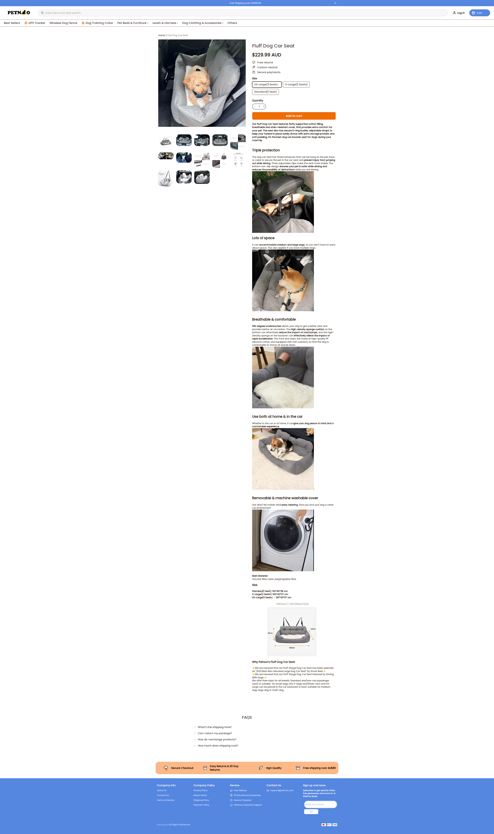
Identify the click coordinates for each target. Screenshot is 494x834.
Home (161, 35)
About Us (161, 790)
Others (232, 23)
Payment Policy (201, 805)
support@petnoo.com (282, 790)
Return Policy (200, 795)
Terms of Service (165, 800)
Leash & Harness (164, 23)
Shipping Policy (201, 800)
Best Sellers (12, 23)
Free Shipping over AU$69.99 (245, 3)
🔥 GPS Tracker (34, 23)
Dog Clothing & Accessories (201, 23)
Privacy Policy (200, 790)
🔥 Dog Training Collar (97, 23)
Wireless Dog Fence (63, 23)
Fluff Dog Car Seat (177, 35)
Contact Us (163, 795)
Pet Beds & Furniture (131, 23)
